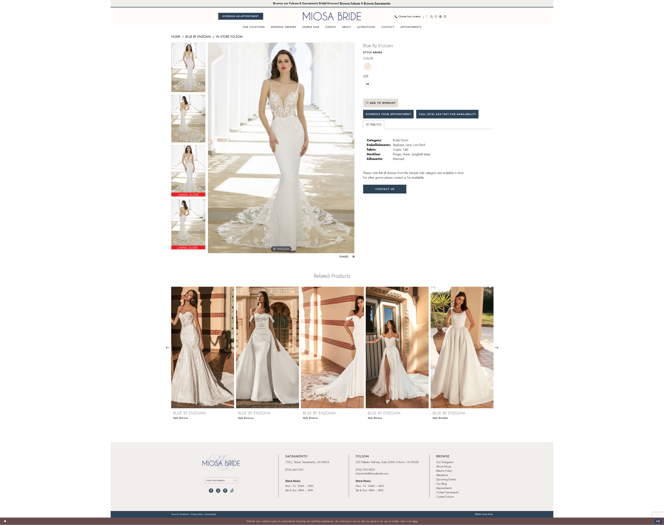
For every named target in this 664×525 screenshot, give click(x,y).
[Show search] (431, 16)
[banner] (332, 16)
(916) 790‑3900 (365, 470)
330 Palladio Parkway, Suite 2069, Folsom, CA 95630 (387, 462)
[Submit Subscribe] (234, 480)
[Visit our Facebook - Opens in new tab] (211, 491)
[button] (440, 16)
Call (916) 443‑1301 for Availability (447, 114)
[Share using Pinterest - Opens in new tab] (353, 256)
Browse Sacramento (377, 3)
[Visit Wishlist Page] (436, 16)
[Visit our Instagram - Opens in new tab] (218, 491)
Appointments (444, 488)
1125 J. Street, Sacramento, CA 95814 (307, 462)
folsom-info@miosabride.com (372, 474)
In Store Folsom (229, 36)
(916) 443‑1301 (294, 470)
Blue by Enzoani (198, 36)
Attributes (373, 124)
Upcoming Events (446, 479)
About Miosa (443, 466)
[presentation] (202, 347)
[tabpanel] (188, 69)
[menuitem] (240, 16)
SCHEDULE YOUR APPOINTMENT (388, 114)
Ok (658, 521)
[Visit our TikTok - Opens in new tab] (232, 491)
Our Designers (444, 462)
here (415, 521)
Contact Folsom (445, 497)
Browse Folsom (350, 3)
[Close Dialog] (5, 521)
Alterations (442, 475)
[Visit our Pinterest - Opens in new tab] (225, 491)
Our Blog (441, 484)
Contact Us (384, 189)
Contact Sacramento (447, 492)
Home (175, 36)
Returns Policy (444, 471)
